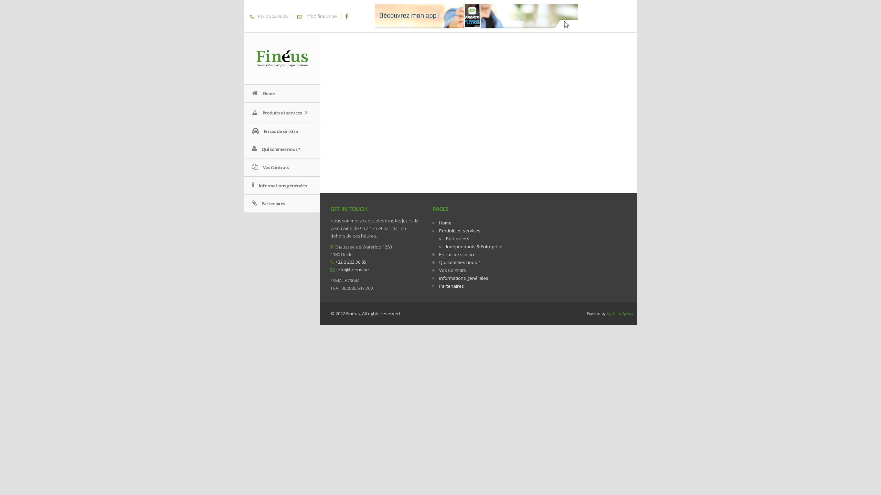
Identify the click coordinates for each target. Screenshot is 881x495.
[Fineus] (282, 58)
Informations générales (463, 278)
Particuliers (457, 238)
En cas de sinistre (457, 254)
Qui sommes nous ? (459, 262)
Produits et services (459, 231)
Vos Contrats (452, 270)
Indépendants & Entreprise (474, 246)
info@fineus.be (321, 16)
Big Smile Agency (619, 313)
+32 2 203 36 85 (272, 16)
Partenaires (451, 286)
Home (445, 223)
